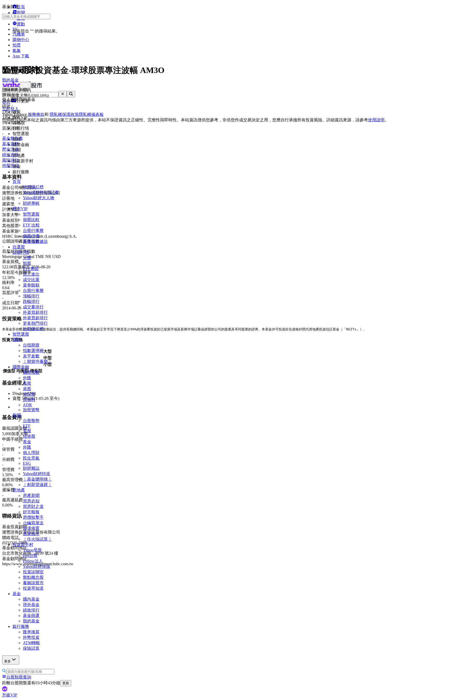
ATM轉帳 (31, 643)
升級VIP (9, 695)
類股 (27, 263)
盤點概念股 (33, 577)
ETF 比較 (31, 225)
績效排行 (31, 610)
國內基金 (31, 599)
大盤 (27, 258)
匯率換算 (31, 632)
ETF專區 (31, 269)
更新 (65, 683)
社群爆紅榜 (33, 187)
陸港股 (29, 436)
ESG (27, 463)
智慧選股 (31, 214)
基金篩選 (31, 615)
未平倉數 (31, 356)
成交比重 (31, 279)
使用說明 (376, 120)
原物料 (29, 399)
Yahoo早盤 (32, 550)
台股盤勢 (31, 420)
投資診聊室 (33, 572)
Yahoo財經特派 (36, 473)
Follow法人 (33, 561)
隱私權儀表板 (91, 114)
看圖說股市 (33, 583)
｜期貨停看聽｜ (37, 361)
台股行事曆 (33, 230)
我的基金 (31, 621)
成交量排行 (33, 307)
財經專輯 (31, 203)
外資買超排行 (35, 312)
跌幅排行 (31, 301)
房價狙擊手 (33, 517)
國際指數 (31, 372)
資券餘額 (31, 285)
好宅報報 (31, 512)
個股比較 (31, 219)
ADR (27, 405)
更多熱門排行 (35, 323)
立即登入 (10, 109)
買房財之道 (33, 506)
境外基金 (31, 604)
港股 (27, 389)
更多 (7, 661)
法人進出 (31, 274)
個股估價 (31, 236)
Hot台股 (30, 555)
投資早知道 (33, 588)
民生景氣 (31, 458)
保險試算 (31, 648)
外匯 (27, 378)
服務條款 (36, 114)
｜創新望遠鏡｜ (37, 484)
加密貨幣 (31, 410)
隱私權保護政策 (64, 114)
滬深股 (29, 394)
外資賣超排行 (35, 318)
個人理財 (31, 452)
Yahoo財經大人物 (38, 198)
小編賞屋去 (33, 523)
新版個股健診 (35, 241)
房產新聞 (31, 495)
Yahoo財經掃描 (36, 566)
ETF (26, 426)
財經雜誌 (31, 468)
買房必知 (31, 501)
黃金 (27, 442)
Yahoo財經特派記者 (40, 192)
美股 (27, 383)
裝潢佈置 (31, 528)
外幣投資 (31, 637)
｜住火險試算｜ (37, 539)
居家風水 (31, 533)
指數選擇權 (33, 350)
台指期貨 (31, 345)
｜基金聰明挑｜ (37, 479)
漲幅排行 (31, 296)
